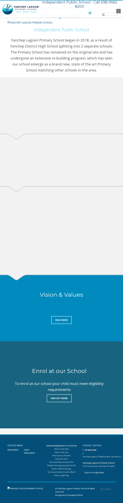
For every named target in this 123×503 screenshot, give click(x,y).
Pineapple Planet (75, 495)
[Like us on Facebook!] (113, 489)
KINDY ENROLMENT (29, 451)
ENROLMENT (13, 449)
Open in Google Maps (94, 472)
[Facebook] (111, 11)
